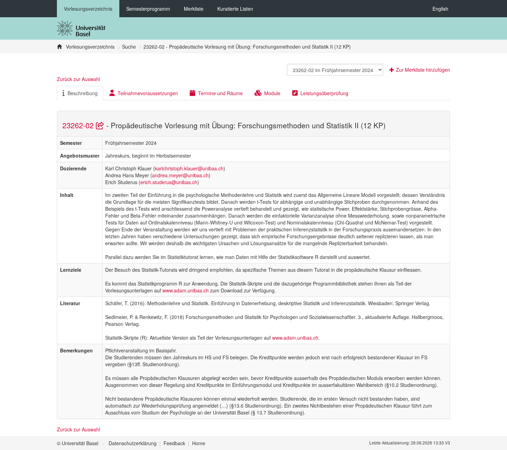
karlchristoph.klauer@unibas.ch (189, 168)
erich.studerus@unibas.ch (168, 182)
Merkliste (193, 8)
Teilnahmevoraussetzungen (148, 93)
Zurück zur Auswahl (78, 79)
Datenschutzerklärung (133, 443)
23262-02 (79, 125)
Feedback (174, 443)
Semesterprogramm (148, 8)
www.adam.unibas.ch (185, 290)
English (440, 8)
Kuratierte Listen (235, 8)
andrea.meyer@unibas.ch (180, 175)
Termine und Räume (220, 93)
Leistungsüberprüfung (324, 93)
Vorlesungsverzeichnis (88, 8)
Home (198, 443)
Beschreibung (83, 93)
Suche (129, 46)
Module (272, 93)
